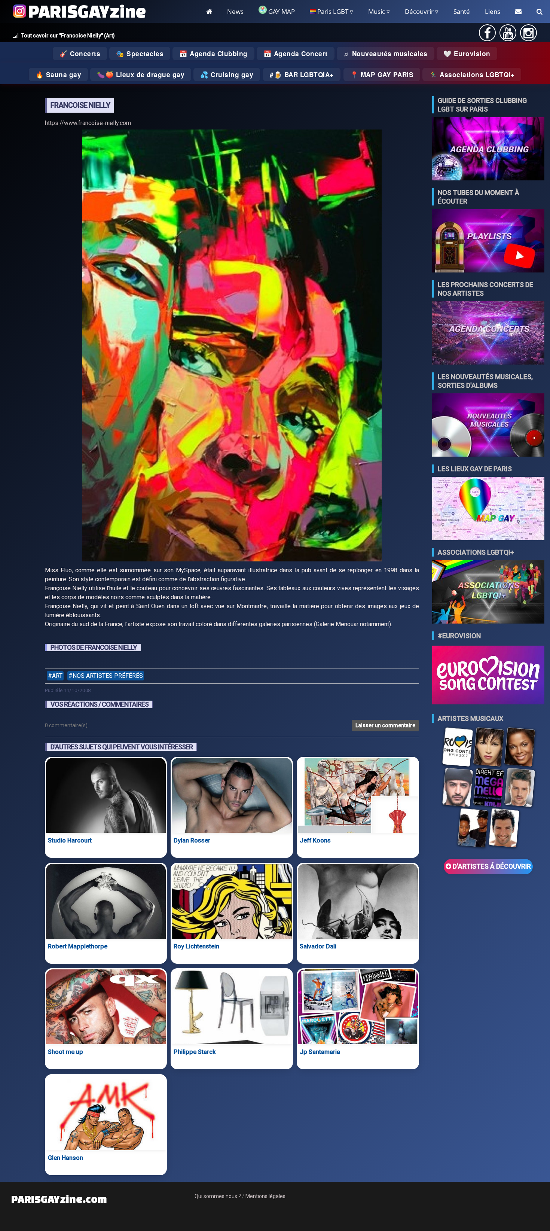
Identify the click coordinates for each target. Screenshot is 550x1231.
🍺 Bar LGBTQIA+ (304, 74)
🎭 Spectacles (140, 53)
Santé (461, 11)
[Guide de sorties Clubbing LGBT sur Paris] (488, 149)
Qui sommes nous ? (218, 1196)
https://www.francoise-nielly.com (88, 123)
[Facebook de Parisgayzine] (487, 35)
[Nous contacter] (518, 11)
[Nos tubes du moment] (488, 241)
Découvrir (419, 11)
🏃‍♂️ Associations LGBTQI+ (471, 74)
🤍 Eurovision (467, 53)
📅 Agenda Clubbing (213, 53)
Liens (492, 11)
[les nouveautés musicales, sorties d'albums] (488, 425)
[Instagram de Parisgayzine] (528, 35)
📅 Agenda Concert (295, 53)
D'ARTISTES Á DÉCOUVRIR (491, 866)
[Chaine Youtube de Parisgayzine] (508, 35)
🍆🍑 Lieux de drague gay (140, 74)
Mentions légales (265, 1196)
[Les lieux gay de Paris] (488, 509)
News (235, 11)
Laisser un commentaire (385, 725)
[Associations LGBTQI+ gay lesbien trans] (488, 592)
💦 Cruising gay (226, 74)
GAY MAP (281, 11)
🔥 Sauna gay (59, 74)
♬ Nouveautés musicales (385, 53)
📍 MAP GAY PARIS (382, 74)
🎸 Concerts (79, 53)
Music (376, 11)
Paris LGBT (332, 11)
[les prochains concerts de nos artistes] (488, 333)
